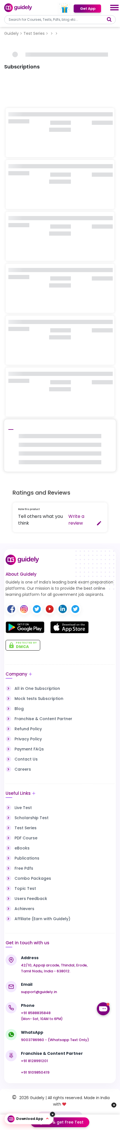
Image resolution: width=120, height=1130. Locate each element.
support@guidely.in (39, 992)
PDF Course (26, 838)
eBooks (22, 848)
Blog (19, 708)
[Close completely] (52, 1114)
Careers (23, 769)
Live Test (23, 807)
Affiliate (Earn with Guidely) (42, 919)
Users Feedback (31, 898)
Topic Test (25, 888)
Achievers (24, 908)
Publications (27, 858)
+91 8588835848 (36, 1013)
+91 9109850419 (35, 1072)
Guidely (11, 33)
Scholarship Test (32, 818)
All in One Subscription (37, 688)
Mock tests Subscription (39, 698)
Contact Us (26, 759)
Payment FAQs (29, 749)
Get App (87, 8)
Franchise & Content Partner (43, 719)
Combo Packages (33, 878)
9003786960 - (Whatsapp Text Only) (55, 1039)
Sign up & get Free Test (60, 1122)
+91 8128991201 (34, 1061)
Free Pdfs (24, 868)
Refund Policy (28, 729)
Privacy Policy (28, 739)
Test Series (34, 33)
